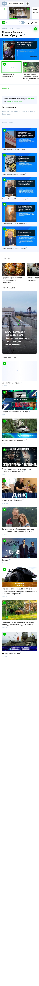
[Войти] (32, 23)
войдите (31, 99)
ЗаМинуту (5, 88)
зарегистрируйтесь (14, 101)
